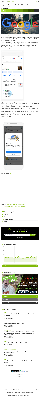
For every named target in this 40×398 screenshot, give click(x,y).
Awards (20, 378)
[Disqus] (20, 189)
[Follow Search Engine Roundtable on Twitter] (19, 231)
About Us (20, 380)
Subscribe (33, 234)
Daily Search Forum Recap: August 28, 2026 (14, 323)
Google (5, 312)
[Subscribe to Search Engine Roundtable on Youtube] (24, 231)
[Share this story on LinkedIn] (20, 10)
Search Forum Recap (7, 322)
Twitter (10, 173)
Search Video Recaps (7, 330)
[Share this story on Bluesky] (25, 10)
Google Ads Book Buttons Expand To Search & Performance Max (19, 343)
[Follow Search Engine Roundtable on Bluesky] (22, 231)
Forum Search (20, 376)
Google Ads (6, 341)
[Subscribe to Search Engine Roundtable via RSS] (26, 231)
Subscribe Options (20, 237)
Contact (20, 385)
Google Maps (6, 8)
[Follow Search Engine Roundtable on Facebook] (17, 231)
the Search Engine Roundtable (10, 389)
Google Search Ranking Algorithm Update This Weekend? (15, 206)
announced (6, 35)
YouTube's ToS (29, 395)
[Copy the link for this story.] (36, 10)
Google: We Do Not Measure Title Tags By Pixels (16, 204)
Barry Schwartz (14, 6)
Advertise (20, 383)
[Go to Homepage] (7, 1)
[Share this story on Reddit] (14, 10)
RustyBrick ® (17, 392)
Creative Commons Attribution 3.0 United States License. (29, 394)
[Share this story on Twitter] (9, 10)
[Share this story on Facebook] (3, 10)
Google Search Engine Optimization (10, 349)
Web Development (24, 392)
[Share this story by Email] (31, 10)
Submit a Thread (20, 374)
